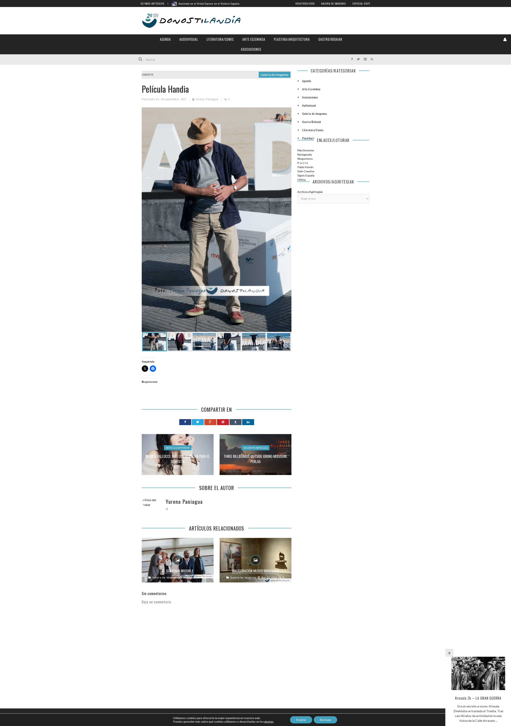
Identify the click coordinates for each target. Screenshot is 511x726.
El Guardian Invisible (177, 570)
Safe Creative (305, 171)
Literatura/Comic (220, 39)
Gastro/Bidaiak (330, 39)
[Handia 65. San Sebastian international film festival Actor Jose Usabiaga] (204, 341)
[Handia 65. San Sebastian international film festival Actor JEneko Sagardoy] (229, 341)
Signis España (305, 175)
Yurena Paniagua (207, 99)
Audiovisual (188, 39)
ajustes (268, 721)
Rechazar (325, 719)
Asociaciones (251, 49)
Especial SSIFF (361, 3)
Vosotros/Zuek (305, 3)
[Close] (449, 653)
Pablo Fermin (305, 167)
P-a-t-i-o (302, 163)
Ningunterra (305, 158)
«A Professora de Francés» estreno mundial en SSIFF (209, 3)
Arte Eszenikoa (253, 39)
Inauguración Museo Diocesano (255, 570)
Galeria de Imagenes (274, 74)
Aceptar (301, 719)
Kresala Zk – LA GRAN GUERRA (478, 698)
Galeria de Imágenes (333, 3)
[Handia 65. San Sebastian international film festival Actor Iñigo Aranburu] (179, 341)
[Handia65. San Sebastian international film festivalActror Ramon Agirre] (216, 219)
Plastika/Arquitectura (292, 39)
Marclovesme (305, 150)
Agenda (165, 39)
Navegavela (304, 154)
